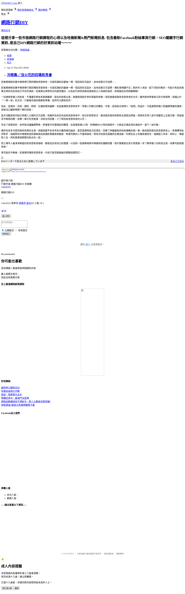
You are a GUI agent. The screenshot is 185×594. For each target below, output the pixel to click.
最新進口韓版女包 (10, 387)
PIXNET (71, 554)
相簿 (9, 55)
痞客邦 (22, 203)
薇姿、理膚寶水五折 (11, 394)
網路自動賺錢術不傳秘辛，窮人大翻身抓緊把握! (25, 401)
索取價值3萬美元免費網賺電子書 (18, 405)
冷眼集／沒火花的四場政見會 (29, 75)
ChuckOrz (6, 187)
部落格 (10, 59)
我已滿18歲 (7, 588)
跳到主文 (5, 30)
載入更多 (6, 216)
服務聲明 (120, 554)
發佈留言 (6, 234)
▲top (3, 210)
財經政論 (24, 50)
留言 (28, 203)
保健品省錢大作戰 (10, 391)
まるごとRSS (177, 161)
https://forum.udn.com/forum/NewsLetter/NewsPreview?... (29, 171)
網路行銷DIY (14, 22)
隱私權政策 (108, 554)
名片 (9, 62)
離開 (16, 588)
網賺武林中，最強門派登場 (15, 398)
